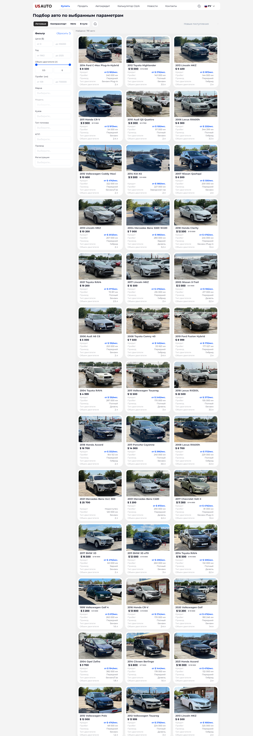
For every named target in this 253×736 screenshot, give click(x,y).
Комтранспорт (58, 23)
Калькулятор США (129, 6)
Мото (73, 23)
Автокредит (102, 6)
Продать (83, 6)
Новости (152, 6)
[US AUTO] (43, 6)
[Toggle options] (217, 24)
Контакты (171, 6)
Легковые (40, 23)
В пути (83, 23)
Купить (65, 6)
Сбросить (62, 33)
